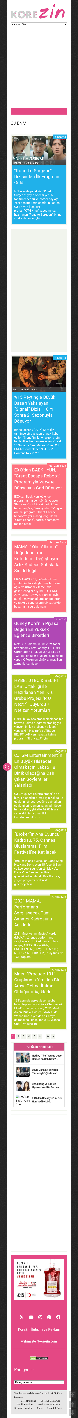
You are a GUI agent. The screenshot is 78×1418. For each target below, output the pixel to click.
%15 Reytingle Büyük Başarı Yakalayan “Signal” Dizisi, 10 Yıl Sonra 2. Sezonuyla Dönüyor (34, 409)
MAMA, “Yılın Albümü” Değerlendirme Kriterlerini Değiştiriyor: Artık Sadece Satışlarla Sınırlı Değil (36, 558)
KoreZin (39, 1393)
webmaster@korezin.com (39, 1341)
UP (72, 1404)
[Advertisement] (39, 69)
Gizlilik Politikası (25, 1404)
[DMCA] (39, 1358)
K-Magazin (59, 676)
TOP (72, 1394)
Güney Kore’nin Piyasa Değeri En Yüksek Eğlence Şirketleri (36, 629)
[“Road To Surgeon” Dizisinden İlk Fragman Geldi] (39, 151)
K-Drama (60, 136)
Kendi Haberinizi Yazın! (49, 1404)
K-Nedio (61, 619)
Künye (40, 1408)
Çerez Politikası (29, 1401)
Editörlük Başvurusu (50, 1401)
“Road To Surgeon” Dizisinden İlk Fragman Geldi (36, 176)
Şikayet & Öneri (54, 1408)
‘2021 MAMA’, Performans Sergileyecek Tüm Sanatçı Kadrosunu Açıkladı (33, 913)
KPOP (53, 1393)
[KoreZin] (38, 18)
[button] (7, 767)
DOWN (72, 1412)
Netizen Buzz (57, 465)
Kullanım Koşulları (23, 1408)
